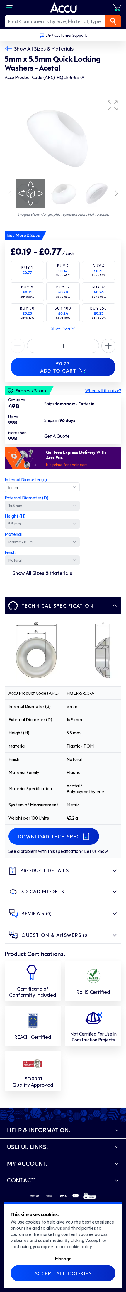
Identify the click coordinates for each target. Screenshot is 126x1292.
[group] (63, 137)
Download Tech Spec (49, 836)
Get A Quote (57, 436)
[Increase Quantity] (18, 346)
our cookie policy (75, 1246)
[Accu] (63, 7)
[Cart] (117, 8)
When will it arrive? (103, 390)
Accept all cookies (63, 1273)
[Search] (113, 21)
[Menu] (9, 7)
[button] (112, 105)
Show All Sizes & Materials (44, 48)
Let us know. (96, 851)
